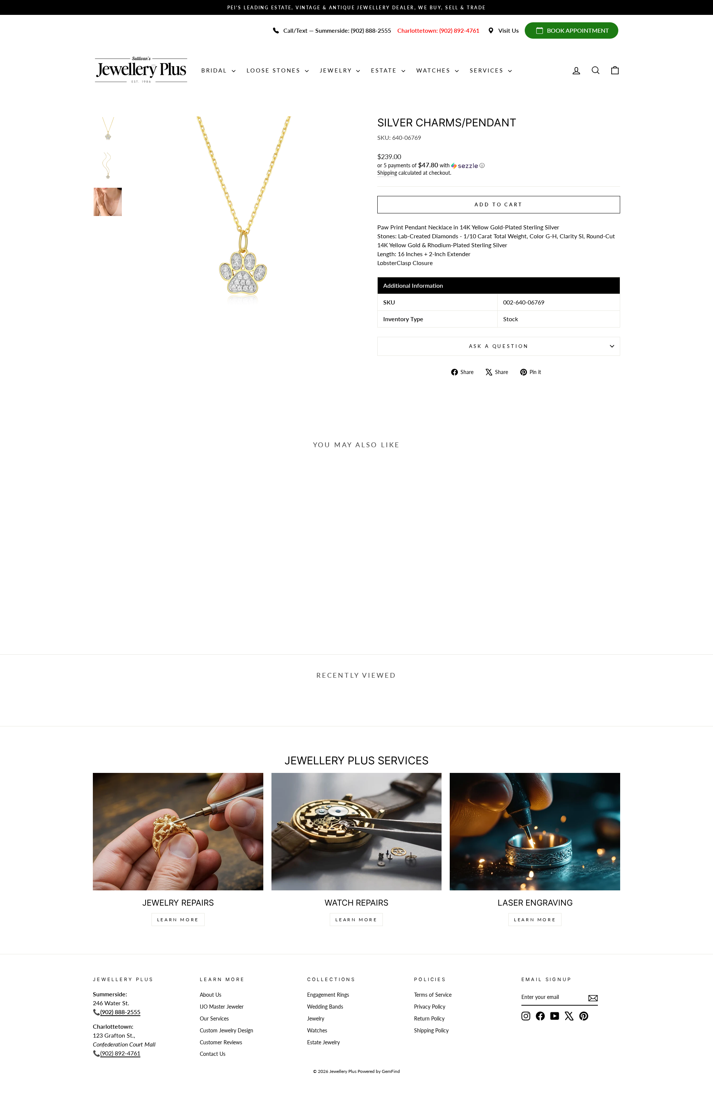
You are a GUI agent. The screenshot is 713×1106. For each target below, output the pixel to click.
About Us (210, 995)
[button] (498, 165)
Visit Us (508, 30)
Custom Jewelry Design (226, 1031)
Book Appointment (578, 30)
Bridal (215, 70)
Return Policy (429, 1019)
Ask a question (499, 346)
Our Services (214, 1019)
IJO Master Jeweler (222, 1007)
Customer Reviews (221, 1042)
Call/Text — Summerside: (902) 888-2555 (337, 30)
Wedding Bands (325, 1007)
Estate (385, 70)
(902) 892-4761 (120, 1053)
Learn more (535, 919)
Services (488, 70)
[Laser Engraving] (535, 831)
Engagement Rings (328, 995)
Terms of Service (433, 995)
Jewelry (337, 70)
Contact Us (212, 1054)
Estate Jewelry (323, 1042)
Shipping (387, 173)
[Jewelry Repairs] (178, 831)
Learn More (178, 919)
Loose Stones (275, 70)
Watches (434, 70)
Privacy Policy (429, 1007)
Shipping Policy (431, 1031)
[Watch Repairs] (356, 831)
